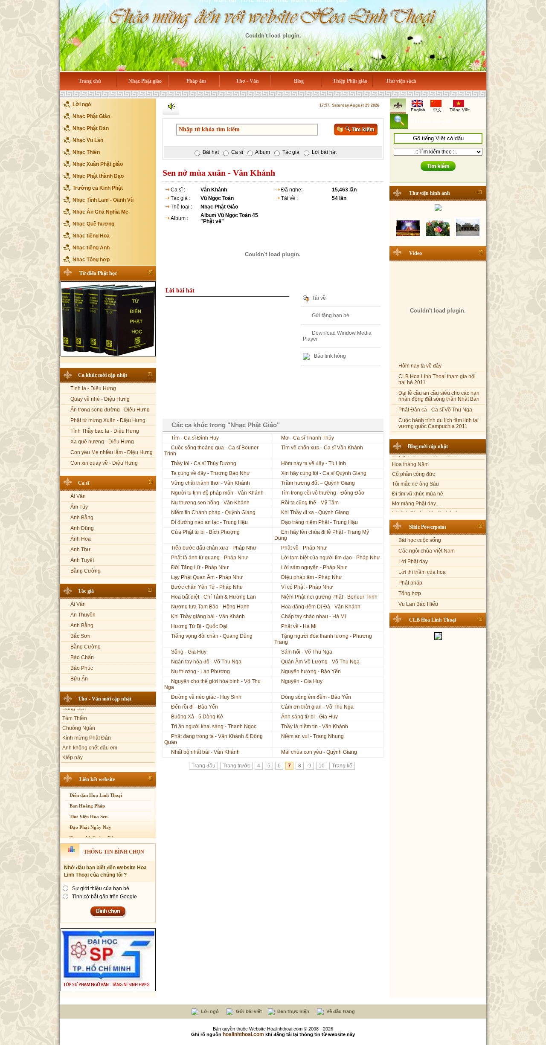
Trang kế (342, 766)
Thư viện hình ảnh (429, 193)
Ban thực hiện (292, 1011)
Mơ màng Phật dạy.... (416, 487)
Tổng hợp (409, 591)
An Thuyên (83, 615)
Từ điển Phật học (98, 273)
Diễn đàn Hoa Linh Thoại (96, 795)
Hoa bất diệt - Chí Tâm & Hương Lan (213, 597)
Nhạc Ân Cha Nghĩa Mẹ (100, 212)
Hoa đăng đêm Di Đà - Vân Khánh (320, 607)
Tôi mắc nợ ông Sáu (415, 468)
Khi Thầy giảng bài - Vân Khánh (208, 616)
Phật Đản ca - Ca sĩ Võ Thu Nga (435, 408)
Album (262, 152)
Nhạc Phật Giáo (91, 116)
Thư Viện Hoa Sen (88, 816)
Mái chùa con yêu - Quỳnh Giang (319, 752)
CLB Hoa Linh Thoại (432, 618)
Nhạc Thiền (86, 152)
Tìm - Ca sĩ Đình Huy (195, 438)
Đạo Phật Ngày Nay (90, 827)
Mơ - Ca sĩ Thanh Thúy (307, 438)
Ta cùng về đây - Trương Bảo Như (210, 473)
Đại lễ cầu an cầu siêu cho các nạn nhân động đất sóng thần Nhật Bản (438, 394)
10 (322, 766)
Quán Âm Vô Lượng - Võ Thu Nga (320, 662)
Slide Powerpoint (427, 525)
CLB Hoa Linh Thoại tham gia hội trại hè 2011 (437, 377)
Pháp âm (196, 81)
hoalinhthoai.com (243, 1034)
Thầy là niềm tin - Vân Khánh (314, 726)
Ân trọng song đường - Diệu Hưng (110, 410)
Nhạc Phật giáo (145, 81)
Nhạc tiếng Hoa (91, 236)
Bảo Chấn (82, 657)
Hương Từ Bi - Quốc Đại (199, 626)
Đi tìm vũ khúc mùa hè (417, 478)
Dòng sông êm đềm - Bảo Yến (316, 697)
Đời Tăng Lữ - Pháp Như (200, 567)
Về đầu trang (340, 1011)
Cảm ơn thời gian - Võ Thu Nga (317, 707)
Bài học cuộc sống (419, 538)
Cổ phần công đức (413, 458)
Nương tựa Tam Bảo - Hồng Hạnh (210, 607)
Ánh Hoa (80, 539)
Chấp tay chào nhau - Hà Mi (313, 616)
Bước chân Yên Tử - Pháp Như (207, 587)
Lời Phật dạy (413, 559)
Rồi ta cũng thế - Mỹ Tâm (310, 503)
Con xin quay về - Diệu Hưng (104, 463)
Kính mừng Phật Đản (86, 724)
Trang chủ (89, 81)
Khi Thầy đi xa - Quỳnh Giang (315, 512)
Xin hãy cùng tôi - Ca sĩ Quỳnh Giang (323, 473)
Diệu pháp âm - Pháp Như (311, 577)
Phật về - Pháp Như (304, 548)
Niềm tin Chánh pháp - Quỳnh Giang (213, 512)
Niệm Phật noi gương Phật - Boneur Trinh (329, 597)
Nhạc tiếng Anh (91, 248)
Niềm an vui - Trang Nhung (312, 736)
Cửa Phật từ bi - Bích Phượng (205, 532)
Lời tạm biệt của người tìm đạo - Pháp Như (330, 558)
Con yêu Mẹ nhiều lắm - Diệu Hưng (111, 452)
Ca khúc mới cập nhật (102, 375)
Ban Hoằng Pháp (87, 805)
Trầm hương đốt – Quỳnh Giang (318, 483)
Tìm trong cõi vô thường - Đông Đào (322, 493)
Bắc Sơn (80, 636)
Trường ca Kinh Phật (98, 188)
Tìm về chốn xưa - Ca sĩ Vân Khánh (322, 448)
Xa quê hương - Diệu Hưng (102, 442)
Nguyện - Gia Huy (301, 681)
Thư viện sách (401, 81)
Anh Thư (80, 550)
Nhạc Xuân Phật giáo (98, 164)
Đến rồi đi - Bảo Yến (194, 707)
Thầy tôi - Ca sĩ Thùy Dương (203, 463)
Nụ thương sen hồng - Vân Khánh (210, 503)
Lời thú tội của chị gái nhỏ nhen (428, 497)
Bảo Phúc (81, 668)
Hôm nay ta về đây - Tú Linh (313, 463)
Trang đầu (203, 766)
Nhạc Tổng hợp (91, 260)
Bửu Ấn (79, 679)
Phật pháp (410, 581)
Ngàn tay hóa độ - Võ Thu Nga (206, 662)
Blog (299, 81)
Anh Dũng (82, 528)
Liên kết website (97, 779)
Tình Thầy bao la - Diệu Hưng (104, 431)
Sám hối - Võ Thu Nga (306, 652)
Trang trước (236, 766)
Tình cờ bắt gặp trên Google (104, 897)
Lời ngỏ (82, 104)
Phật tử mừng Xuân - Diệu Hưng (107, 420)
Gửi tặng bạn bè (330, 315)
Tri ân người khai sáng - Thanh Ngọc (213, 726)
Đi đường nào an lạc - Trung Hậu (209, 522)
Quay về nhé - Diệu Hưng (100, 399)
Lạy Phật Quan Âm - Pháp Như (207, 577)
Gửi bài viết (248, 1011)
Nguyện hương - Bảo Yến (311, 671)
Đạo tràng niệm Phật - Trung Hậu (319, 522)
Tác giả (86, 591)
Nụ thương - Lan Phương (200, 671)
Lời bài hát (324, 152)
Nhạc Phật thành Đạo (98, 176)
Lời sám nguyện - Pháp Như (314, 567)
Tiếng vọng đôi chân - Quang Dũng (212, 636)
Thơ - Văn (247, 81)
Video (415, 251)
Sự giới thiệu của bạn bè (100, 889)
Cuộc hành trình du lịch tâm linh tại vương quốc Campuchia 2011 (438, 421)
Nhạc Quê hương (93, 224)
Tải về (319, 298)
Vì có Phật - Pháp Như (307, 587)
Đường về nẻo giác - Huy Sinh (206, 697)
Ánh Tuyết (82, 560)
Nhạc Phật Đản (91, 128)
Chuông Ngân (78, 714)
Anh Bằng (81, 518)
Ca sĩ (83, 483)
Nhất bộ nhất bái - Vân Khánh (205, 752)
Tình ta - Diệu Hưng (93, 388)
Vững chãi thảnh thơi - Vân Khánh (210, 483)
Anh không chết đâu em (89, 733)
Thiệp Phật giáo (350, 81)
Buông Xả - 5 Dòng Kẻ (197, 717)
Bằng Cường (85, 571)
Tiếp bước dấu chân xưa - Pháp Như (213, 548)
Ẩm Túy (79, 507)
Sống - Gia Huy (188, 652)
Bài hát (211, 152)
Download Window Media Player (337, 336)
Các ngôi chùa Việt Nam (426, 549)
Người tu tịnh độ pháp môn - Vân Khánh (217, 493)
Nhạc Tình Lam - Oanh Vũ (103, 200)
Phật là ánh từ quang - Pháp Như (209, 558)
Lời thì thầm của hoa (422, 570)
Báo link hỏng (329, 356)
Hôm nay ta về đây (419, 364)
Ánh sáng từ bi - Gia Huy (309, 717)
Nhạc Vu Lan (88, 140)
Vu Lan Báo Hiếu (418, 602)
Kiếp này (72, 743)
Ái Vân (78, 496)
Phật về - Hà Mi (299, 626)
